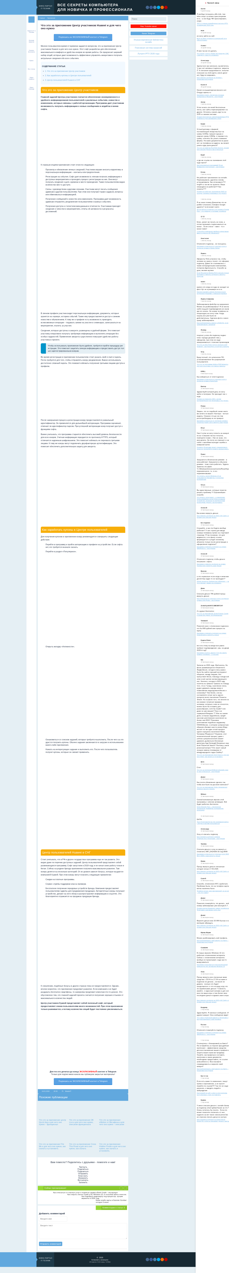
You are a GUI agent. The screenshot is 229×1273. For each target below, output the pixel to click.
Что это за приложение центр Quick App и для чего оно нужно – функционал (52, 1122)
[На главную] (31, 19)
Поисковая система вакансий (148, 48)
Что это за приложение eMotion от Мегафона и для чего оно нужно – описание (111, 1122)
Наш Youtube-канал (148, 26)
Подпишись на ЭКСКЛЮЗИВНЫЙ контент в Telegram (83, 37)
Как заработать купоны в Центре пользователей (69, 76)
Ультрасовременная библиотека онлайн (148, 41)
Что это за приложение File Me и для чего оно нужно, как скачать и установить (52, 1146)
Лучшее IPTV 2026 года (148, 54)
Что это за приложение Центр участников (66, 71)
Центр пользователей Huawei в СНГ (63, 80)
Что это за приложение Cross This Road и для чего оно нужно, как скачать (82, 1146)
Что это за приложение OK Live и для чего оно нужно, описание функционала (81, 1122)
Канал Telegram (148, 33)
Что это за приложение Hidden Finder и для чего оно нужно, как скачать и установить (112, 1147)
